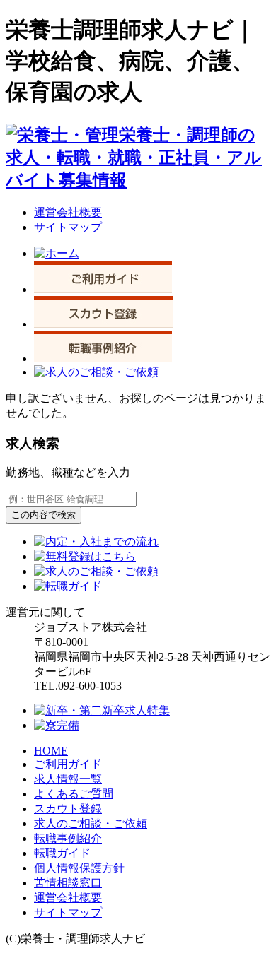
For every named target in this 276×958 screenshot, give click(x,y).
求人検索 (32, 443)
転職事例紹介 (68, 838)
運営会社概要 (68, 212)
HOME (51, 751)
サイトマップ (68, 227)
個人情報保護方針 (79, 868)
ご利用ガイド (68, 764)
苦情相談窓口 (68, 883)
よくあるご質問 (73, 794)
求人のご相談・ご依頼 (90, 823)
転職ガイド (62, 853)
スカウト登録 (68, 809)
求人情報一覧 (68, 779)
